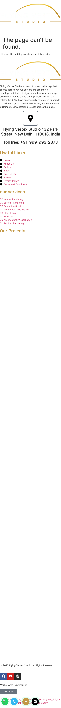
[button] (58, 29)
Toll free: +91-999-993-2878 (30, 142)
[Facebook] (3, 676)
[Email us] (35, 701)
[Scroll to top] (26, 701)
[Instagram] (17, 676)
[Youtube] (10, 676)
